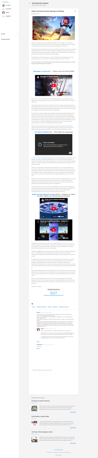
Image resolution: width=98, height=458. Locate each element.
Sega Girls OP (53, 292)
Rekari (42, 328)
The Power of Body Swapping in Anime (42, 432)
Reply (38, 341)
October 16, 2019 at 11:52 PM (48, 344)
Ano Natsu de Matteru (42, 132)
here (35, 283)
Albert (38, 312)
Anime (33, 307)
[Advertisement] (84, 28)
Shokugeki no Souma (40, 71)
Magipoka (55, 307)
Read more (73, 412)
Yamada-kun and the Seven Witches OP (54, 295)
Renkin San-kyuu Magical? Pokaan (43, 194)
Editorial (49, 307)
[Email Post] (32, 304)
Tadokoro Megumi (68, 126)
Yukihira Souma (34, 116)
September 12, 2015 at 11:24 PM (50, 328)
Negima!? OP (53, 293)
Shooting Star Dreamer (40, 3)
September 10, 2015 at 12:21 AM (46, 312)
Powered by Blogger (58, 449)
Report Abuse (58, 455)
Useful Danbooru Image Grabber (40, 416)
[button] (75, 11)
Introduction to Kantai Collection (40, 401)
